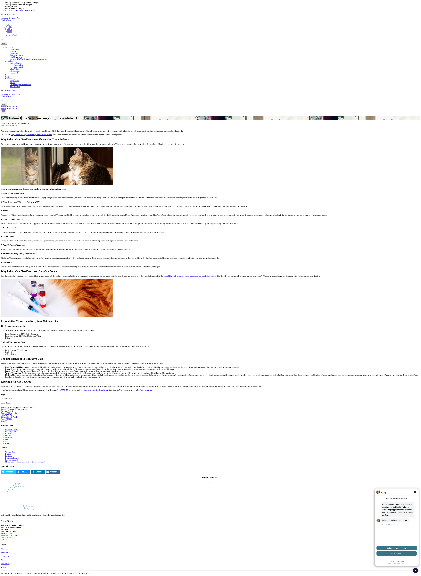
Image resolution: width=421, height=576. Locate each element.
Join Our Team (6, 20)
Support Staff (18, 67)
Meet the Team (15, 63)
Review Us (5, 567)
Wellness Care (15, 49)
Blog (7, 77)
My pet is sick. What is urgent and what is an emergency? (29, 59)
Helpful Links (14, 81)
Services (8, 47)
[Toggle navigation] (3, 111)
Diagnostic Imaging (16, 55)
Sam (6, 441)
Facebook (140, 390)
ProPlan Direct (15, 87)
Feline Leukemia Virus (9, 223)
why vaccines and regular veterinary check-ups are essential (31, 135)
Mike (7, 439)
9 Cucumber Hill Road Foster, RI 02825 (9, 418)
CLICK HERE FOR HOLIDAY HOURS (20, 11)
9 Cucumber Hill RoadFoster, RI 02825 (9, 536)
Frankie (8, 435)
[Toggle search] (2, 100)
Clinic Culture (14, 69)
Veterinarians (18, 65)
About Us (8, 61)
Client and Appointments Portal (20, 85)
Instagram (148, 390)
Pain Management (16, 57)
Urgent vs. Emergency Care (10, 18)
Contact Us (5, 556)
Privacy (3, 560)
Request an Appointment (9, 106)
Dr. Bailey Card (10, 432)
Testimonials (14, 73)
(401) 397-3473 (9, 14)
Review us (210, 482)
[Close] (2, 39)
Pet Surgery (14, 53)
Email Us (4, 421)
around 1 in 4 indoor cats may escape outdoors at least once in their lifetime (190, 276)
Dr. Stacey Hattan (11, 430)
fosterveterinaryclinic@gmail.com (96, 390)
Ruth (7, 443)
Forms (7, 75)
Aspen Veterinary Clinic (9, 125)
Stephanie (8, 437)
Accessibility (5, 564)
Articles (12, 83)
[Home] (9, 37)
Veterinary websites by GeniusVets (77, 573)
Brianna (8, 434)
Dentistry (13, 51)
